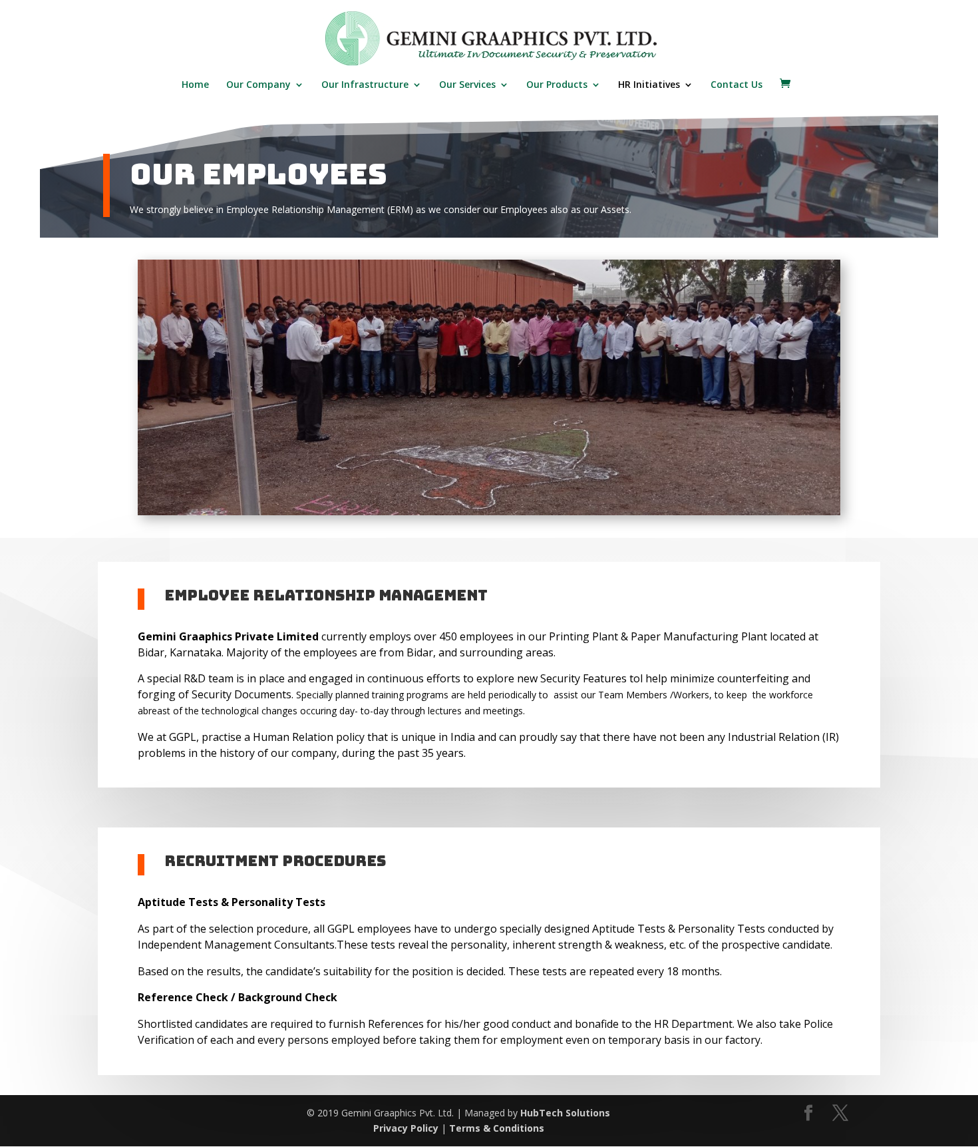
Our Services (467, 85)
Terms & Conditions (496, 1128)
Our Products (556, 85)
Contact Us (736, 85)
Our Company (258, 85)
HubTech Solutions (565, 1112)
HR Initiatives (649, 85)
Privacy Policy (405, 1128)
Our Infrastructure (364, 85)
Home (195, 85)
